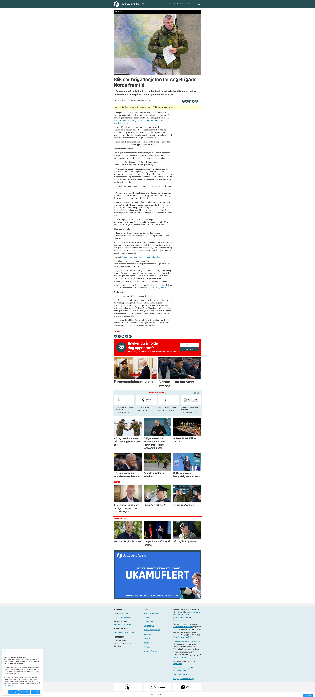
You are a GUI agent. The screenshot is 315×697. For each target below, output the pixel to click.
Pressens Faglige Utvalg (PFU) (185, 641)
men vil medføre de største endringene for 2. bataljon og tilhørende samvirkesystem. (142, 120)
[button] (195, 393)
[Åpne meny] (199, 4)
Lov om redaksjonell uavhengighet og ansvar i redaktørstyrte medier (186, 614)
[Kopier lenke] (196, 101)
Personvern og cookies (152, 630)
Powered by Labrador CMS (157, 694)
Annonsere (147, 617)
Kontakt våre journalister (122, 617)
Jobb (188, 4)
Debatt (176, 4)
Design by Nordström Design (183, 679)
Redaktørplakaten (179, 620)
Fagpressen (177, 664)
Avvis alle (35, 692)
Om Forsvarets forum (151, 613)
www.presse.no (179, 657)
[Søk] (193, 4)
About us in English (180, 675)
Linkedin (146, 643)
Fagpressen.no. (8, 685)
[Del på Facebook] (183, 101)
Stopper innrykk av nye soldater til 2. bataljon (141, 257)
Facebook (147, 634)
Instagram (147, 638)
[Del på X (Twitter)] (186, 101)
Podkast (182, 4)
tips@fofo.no (123, 613)
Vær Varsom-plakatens (183, 627)
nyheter (117, 332)
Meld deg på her (159, 288)
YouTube (147, 647)
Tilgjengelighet (149, 626)
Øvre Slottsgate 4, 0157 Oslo (124, 633)
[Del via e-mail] (193, 101)
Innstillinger (308, 695)
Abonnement (148, 622)
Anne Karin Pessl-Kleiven (122, 624)
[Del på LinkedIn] (189, 101)
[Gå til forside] (129, 4)
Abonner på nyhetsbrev (152, 651)
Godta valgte (24, 692)
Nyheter (170, 4)
